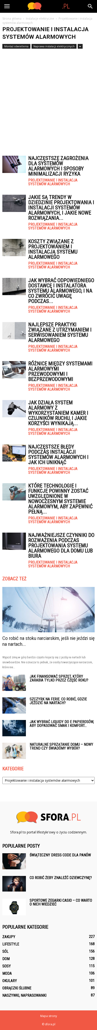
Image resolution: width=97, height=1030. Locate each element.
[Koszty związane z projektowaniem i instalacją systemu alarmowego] (14, 247)
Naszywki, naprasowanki (24, 995)
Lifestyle (10, 944)
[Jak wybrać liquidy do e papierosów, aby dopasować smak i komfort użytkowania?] (14, 728)
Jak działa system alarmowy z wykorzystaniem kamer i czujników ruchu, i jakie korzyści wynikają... (58, 413)
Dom (6, 959)
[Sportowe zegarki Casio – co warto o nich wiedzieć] (14, 907)
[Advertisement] (48, 100)
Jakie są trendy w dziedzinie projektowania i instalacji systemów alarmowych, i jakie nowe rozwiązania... (61, 207)
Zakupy (8, 937)
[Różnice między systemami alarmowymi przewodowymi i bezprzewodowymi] (14, 369)
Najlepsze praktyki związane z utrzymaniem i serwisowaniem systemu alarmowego (60, 332)
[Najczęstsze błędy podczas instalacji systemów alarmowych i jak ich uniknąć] (14, 452)
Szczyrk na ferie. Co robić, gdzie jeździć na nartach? (58, 701)
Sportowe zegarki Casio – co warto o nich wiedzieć (61, 902)
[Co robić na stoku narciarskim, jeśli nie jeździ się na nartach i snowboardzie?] (48, 609)
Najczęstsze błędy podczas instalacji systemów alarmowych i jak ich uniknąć (58, 454)
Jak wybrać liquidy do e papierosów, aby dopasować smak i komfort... (62, 724)
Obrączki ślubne (16, 988)
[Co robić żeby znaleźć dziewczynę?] (14, 884)
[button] (90, 6)
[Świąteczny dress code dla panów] (14, 861)
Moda (7, 973)
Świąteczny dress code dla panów (60, 855)
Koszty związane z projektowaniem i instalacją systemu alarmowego (52, 249)
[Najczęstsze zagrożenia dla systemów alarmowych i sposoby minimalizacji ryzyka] (14, 164)
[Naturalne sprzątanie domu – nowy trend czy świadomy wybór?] (14, 751)
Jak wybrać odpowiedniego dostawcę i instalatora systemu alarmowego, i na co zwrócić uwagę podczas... (61, 290)
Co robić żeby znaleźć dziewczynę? (61, 877)
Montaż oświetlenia (16, 46)
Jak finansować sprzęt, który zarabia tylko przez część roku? (59, 678)
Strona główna (11, 19)
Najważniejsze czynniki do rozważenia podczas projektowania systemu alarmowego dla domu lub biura (61, 545)
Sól (5, 951)
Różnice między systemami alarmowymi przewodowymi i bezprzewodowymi (60, 371)
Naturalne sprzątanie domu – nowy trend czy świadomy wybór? (61, 746)
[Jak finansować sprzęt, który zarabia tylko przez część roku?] (14, 683)
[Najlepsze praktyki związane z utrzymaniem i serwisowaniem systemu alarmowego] (14, 330)
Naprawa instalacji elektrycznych (54, 46)
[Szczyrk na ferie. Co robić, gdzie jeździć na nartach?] (14, 705)
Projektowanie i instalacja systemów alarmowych (52, 182)
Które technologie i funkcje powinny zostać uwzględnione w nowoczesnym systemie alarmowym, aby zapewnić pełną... (60, 499)
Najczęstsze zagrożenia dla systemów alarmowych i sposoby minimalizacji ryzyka (58, 166)
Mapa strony (48, 1016)
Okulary (9, 980)
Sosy (6, 966)
